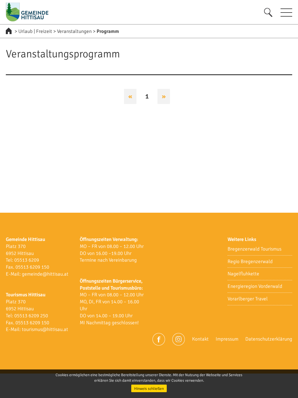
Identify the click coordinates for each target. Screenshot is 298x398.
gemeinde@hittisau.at (45, 274)
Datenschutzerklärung (268, 339)
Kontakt (200, 339)
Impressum (227, 339)
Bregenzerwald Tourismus (254, 249)
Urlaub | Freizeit (35, 31)
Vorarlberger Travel (248, 299)
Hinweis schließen (149, 388)
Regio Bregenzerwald (250, 261)
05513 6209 (26, 260)
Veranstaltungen (74, 31)
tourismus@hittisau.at (45, 329)
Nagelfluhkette (243, 274)
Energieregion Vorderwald (255, 286)
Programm (108, 31)
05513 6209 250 (31, 316)
